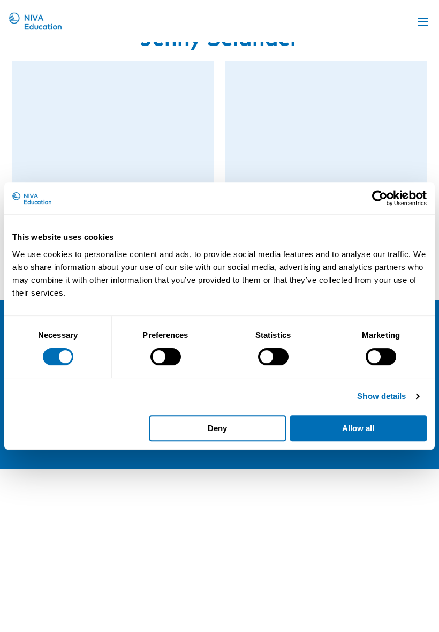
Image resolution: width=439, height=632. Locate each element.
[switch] (165, 356)
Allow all (358, 428)
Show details (381, 396)
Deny (217, 428)
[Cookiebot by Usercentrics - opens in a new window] (380, 198)
